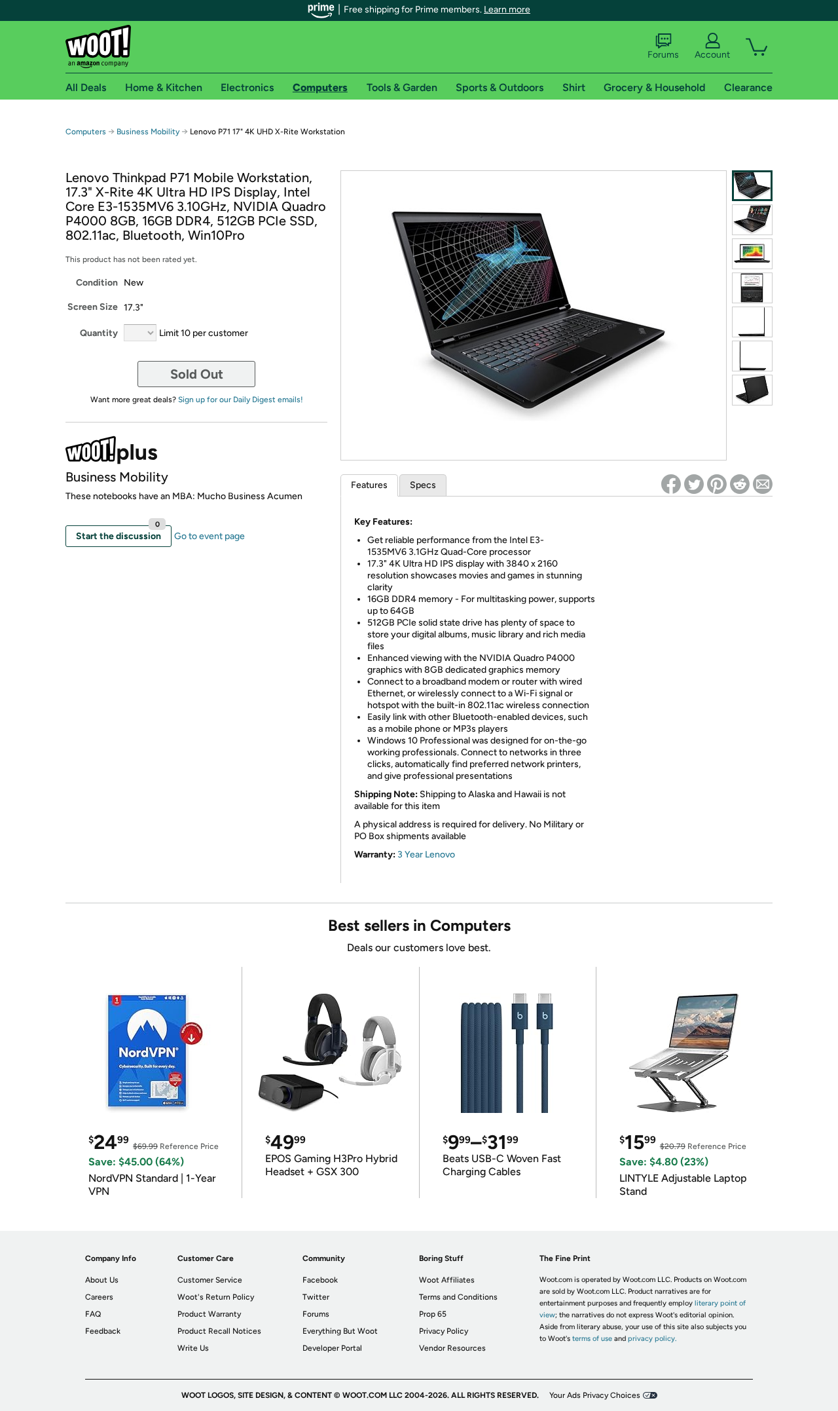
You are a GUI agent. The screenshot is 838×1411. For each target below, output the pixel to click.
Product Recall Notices (219, 1331)
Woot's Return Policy (215, 1297)
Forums (663, 54)
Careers (99, 1297)
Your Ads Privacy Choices (594, 1395)
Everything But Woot (340, 1331)
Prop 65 (432, 1314)
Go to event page (209, 536)
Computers (85, 131)
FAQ (93, 1314)
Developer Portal (332, 1348)
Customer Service (209, 1280)
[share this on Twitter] (694, 484)
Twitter (315, 1297)
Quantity (99, 333)
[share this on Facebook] (671, 484)
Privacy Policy (443, 1331)
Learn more (507, 9)
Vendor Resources (452, 1348)
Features (369, 485)
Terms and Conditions (458, 1297)
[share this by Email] (763, 484)
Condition (97, 282)
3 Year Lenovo (426, 854)
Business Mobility (149, 131)
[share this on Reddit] (740, 484)
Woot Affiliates (447, 1280)
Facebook (320, 1280)
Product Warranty (209, 1314)
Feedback (102, 1331)
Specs (423, 485)
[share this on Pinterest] (717, 484)
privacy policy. (652, 1338)
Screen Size (92, 306)
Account (712, 54)
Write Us (193, 1348)
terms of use (592, 1338)
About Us (101, 1280)
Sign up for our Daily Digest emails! (240, 399)
